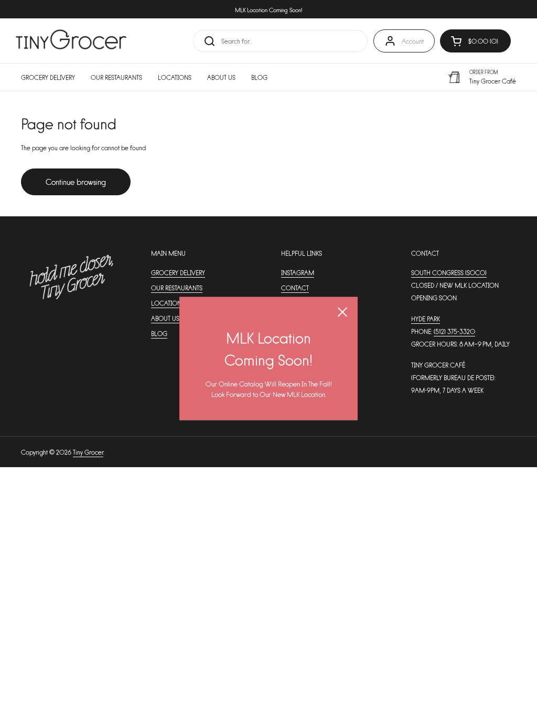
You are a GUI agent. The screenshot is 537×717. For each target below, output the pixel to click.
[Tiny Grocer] (71, 41)
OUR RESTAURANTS (176, 287)
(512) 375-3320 (454, 331)
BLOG (159, 333)
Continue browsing (76, 181)
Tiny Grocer (88, 452)
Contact (295, 287)
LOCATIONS (168, 303)
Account (413, 41)
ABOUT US (165, 318)
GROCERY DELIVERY (178, 272)
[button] (475, 40)
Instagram (297, 272)
